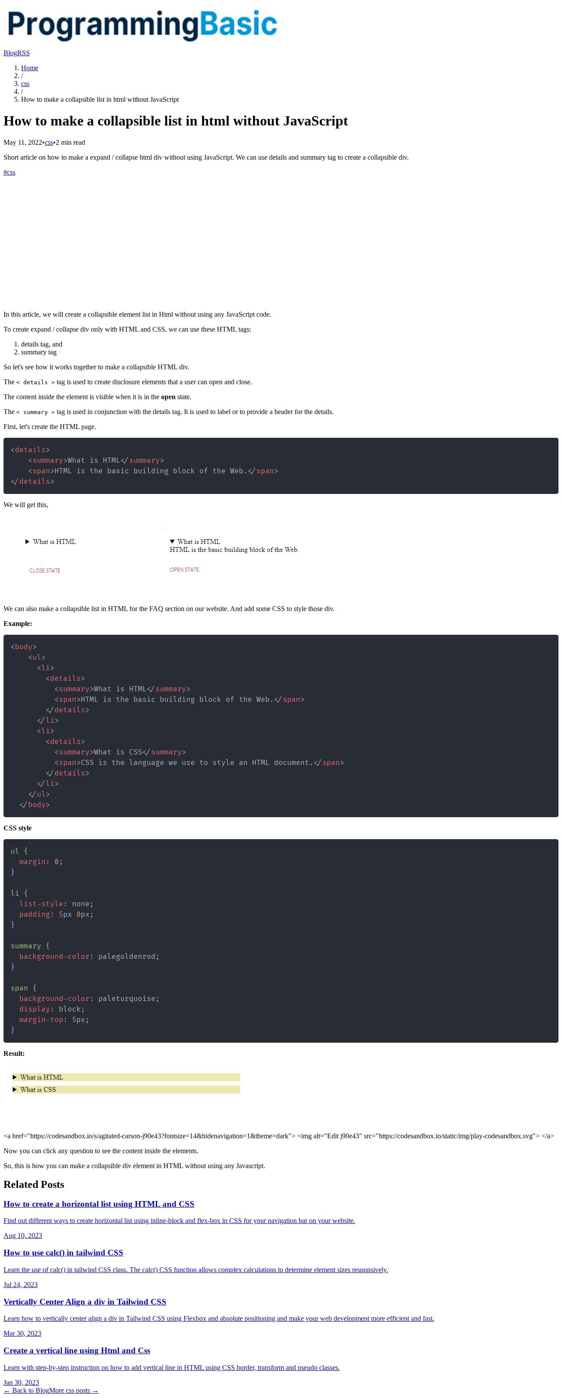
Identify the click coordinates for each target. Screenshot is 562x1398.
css (25, 83)
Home (29, 68)
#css (9, 172)
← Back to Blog (26, 1390)
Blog (10, 53)
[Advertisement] (281, 242)
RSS (23, 53)
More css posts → (74, 1390)
